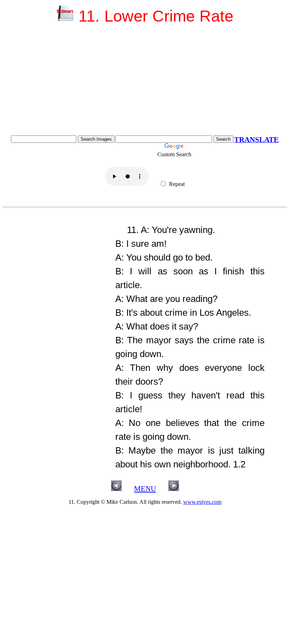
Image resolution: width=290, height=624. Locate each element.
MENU (145, 488)
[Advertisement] (145, 82)
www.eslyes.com (202, 502)
